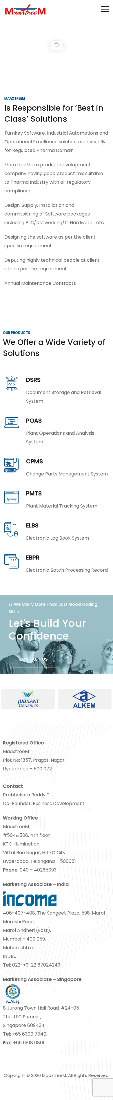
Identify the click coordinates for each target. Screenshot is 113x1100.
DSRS (33, 380)
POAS (34, 421)
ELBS (32, 525)
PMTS (34, 493)
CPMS (34, 461)
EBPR (32, 557)
